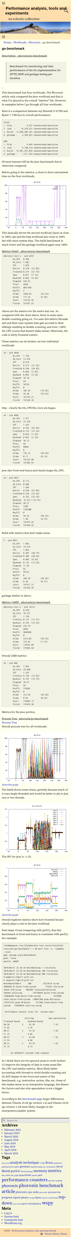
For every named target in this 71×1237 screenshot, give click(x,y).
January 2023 (11, 1133)
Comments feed (13, 1220)
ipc (44, 1167)
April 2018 (10, 1150)
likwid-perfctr (11, 1171)
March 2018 (11, 1153)
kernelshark (51, 1167)
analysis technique (24, 1162)
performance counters (25, 1180)
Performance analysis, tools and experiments (34, 1230)
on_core (6, 1175)
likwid (59, 1166)
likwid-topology (27, 1171)
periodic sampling (55, 1181)
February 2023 (12, 1130)
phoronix (10, 1185)
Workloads (20, 42)
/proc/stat (5, 1163)
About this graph (10, 784)
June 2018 (10, 1143)
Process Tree (9, 722)
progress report (11, 1197)
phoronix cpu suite (27, 1192)
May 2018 (9, 1146)
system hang (53, 1198)
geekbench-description (10, 1167)
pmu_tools (43, 1192)
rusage (32, 1198)
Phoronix (34, 42)
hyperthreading (37, 1167)
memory (40, 1171)
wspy (47, 1203)
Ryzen (38, 1197)
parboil (34, 1175)
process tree (54, 1192)
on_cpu (14, 1175)
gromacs (25, 1166)
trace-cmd (16, 1204)
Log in (8, 1213)
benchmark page (32, 1099)
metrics (54, 1170)
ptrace (25, 1197)
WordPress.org (13, 1223)
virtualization (34, 1203)
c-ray (42, 1162)
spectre (45, 1198)
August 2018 (11, 1140)
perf (40, 1175)
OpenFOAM (25, 1175)
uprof (24, 1203)
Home (7, 42)
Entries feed (11, 1216)
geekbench (58, 1163)
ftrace (49, 1163)
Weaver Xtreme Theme (56, 1234)
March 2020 (11, 1136)
